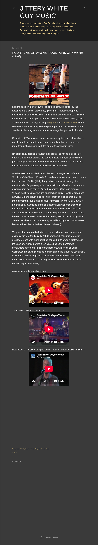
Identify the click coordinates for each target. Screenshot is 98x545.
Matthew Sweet (69, 122)
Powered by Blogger (51, 537)
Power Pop (45, 449)
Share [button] (14, 452)
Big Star (52, 122)
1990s (22, 449)
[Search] (84, 7)
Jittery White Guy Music (50, 27)
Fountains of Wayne (32, 449)
